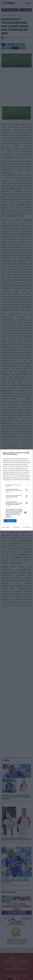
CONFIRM (10, 520)
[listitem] (16, 485)
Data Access (16, 527)
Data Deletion (6, 527)
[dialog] (16, 490)
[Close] (29, 453)
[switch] (25, 490)
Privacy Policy (27, 527)
